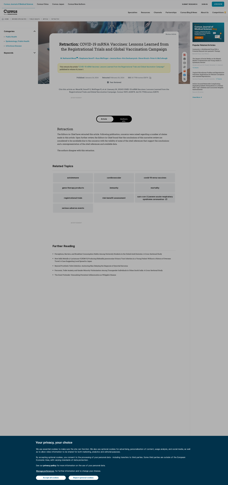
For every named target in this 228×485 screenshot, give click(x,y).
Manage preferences (45, 471)
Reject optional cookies (83, 478)
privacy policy (49, 465)
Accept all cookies (51, 478)
